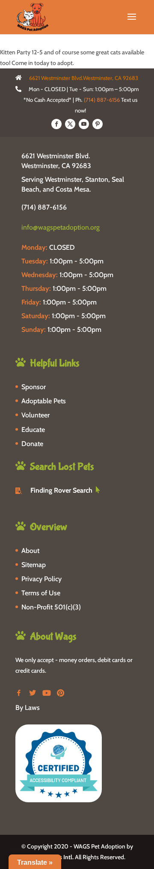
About (30, 551)
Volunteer (35, 415)
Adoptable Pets (43, 401)
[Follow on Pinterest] (97, 124)
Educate (33, 430)
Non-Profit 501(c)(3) (51, 607)
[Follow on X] (70, 124)
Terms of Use (40, 593)
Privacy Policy (41, 579)
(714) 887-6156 (102, 99)
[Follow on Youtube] (84, 124)
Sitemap (33, 565)
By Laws (27, 707)
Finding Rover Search (61, 490)
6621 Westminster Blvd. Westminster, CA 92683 (56, 160)
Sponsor (33, 387)
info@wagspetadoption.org (60, 227)
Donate (32, 444)
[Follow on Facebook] (56, 124)
